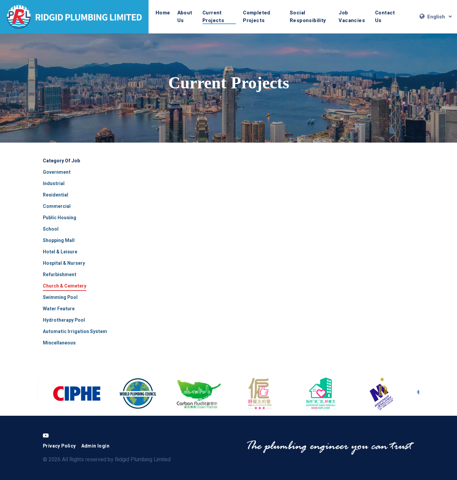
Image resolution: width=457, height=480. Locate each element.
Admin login (95, 446)
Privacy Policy (59, 446)
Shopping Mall (59, 240)
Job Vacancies (352, 16)
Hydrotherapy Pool (64, 320)
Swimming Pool (60, 297)
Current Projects (213, 16)
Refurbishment (59, 274)
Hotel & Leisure (60, 251)
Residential (55, 194)
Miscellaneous (59, 342)
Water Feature (59, 308)
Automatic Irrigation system (75, 331)
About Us (184, 16)
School (51, 229)
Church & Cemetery (64, 286)
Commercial (57, 206)
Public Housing (59, 217)
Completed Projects (256, 16)
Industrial (54, 183)
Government (57, 172)
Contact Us (385, 16)
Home (163, 12)
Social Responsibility (308, 16)
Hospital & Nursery (64, 263)
